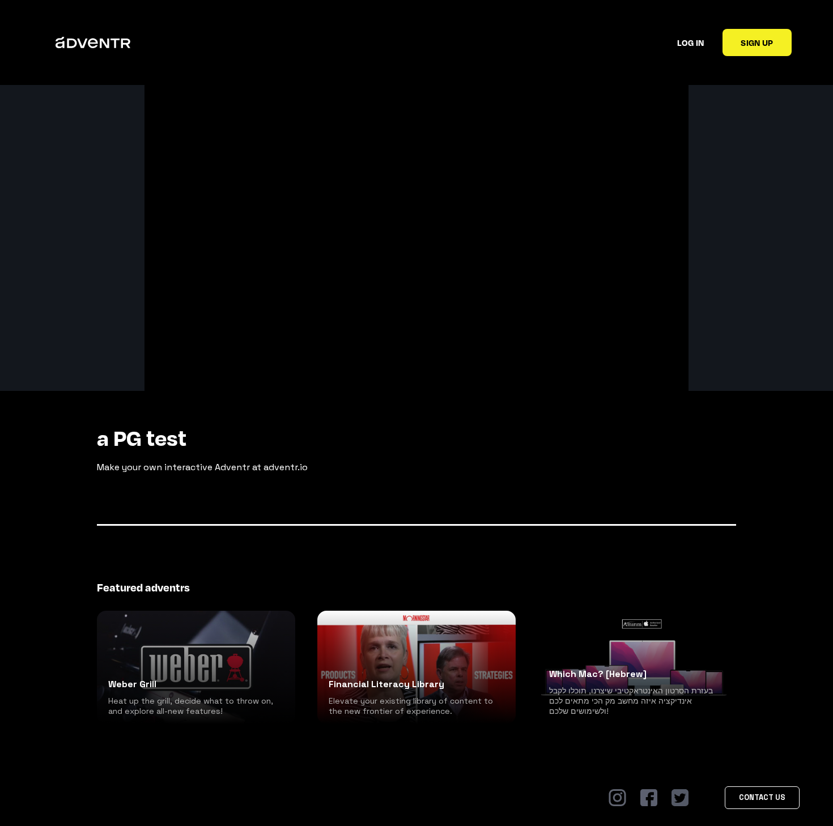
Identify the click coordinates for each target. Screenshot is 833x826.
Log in (690, 42)
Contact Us (762, 797)
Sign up (757, 42)
